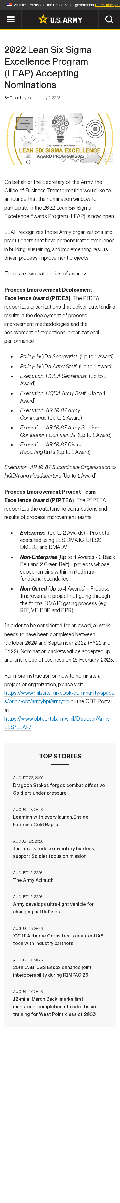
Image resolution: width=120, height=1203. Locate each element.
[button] (3, 12)
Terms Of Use (29, 1177)
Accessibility (69, 1177)
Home (28, 1169)
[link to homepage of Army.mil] (60, 18)
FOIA (100, 1177)
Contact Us (57, 1169)
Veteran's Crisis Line (77, 1185)
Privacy (88, 1169)
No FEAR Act (32, 1185)
